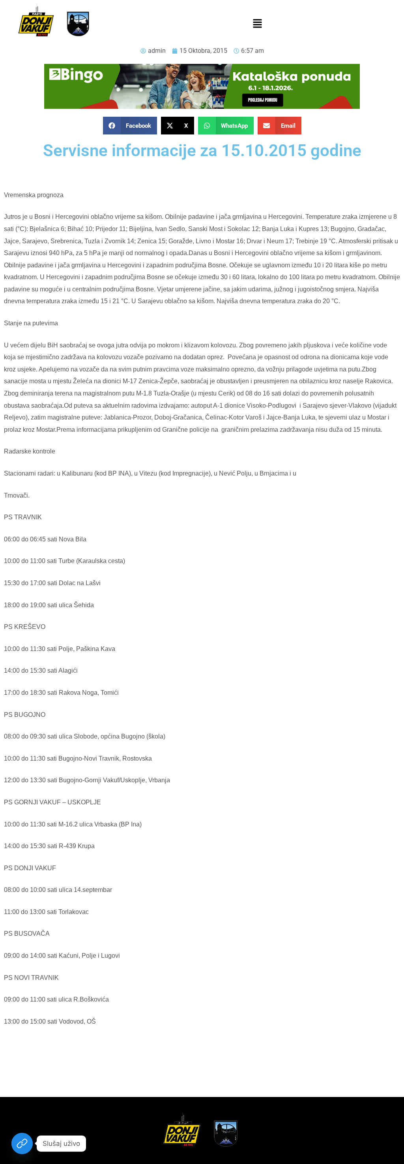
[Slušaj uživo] (22, 1143)
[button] (257, 24)
